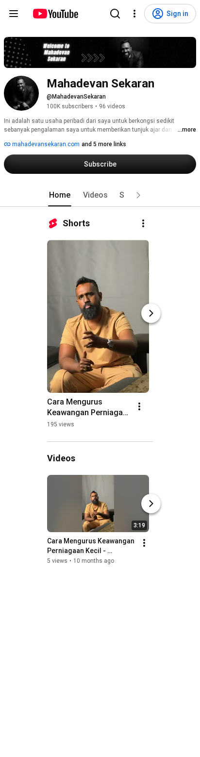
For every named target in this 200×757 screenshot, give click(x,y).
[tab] (59, 195)
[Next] (151, 313)
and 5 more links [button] (104, 144)
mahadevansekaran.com (45, 144)
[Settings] (134, 13)
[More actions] (143, 223)
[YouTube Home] (55, 13)
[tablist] (100, 195)
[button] (138, 195)
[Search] (115, 13)
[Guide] (13, 13)
